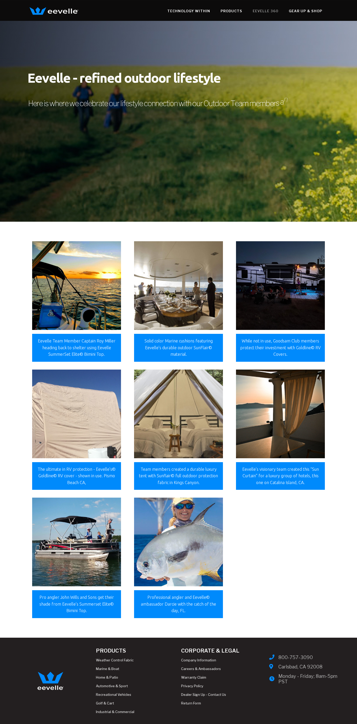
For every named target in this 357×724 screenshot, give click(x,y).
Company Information (198, 660)
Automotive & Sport (112, 686)
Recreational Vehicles (113, 694)
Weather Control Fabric (115, 660)
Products (231, 11)
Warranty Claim (193, 677)
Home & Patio (107, 677)
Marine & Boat (107, 669)
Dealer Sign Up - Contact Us (203, 694)
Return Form (191, 703)
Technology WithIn (188, 11)
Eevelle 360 (265, 11)
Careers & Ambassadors (201, 669)
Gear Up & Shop (305, 11)
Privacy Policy (192, 686)
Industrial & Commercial (115, 712)
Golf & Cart (105, 703)
